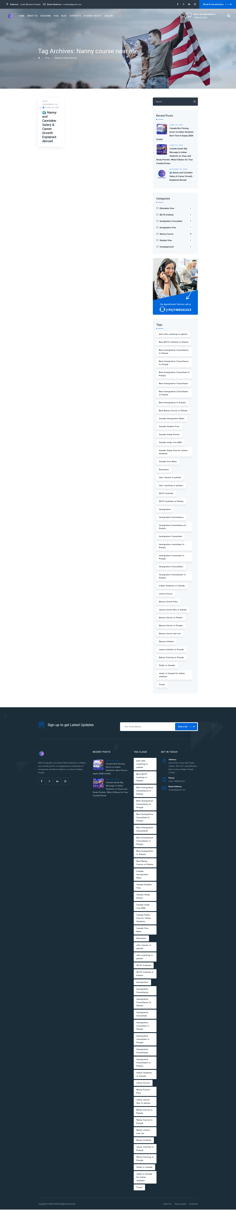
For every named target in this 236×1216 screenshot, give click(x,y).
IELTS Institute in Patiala (171, 501)
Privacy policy (180, 1204)
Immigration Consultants (171, 567)
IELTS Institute (175, 215)
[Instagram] (195, 4)
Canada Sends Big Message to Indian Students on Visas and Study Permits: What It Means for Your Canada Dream (174, 155)
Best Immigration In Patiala (172, 403)
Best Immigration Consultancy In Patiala (173, 351)
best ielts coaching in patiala (173, 334)
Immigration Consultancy (171, 517)
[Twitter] (183, 4)
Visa (56, 16)
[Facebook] (178, 4)
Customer (193, 1204)
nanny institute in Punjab (171, 649)
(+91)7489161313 (178, 310)
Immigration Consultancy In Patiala (172, 526)
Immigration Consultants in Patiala (172, 576)
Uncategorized (175, 247)
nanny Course (165, 594)
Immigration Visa (175, 227)
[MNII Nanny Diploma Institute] (10, 16)
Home (21, 16)
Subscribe (183, 727)
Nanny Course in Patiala (170, 618)
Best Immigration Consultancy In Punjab (173, 362)
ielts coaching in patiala (171, 485)
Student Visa (175, 240)
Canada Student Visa (169, 426)
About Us (32, 16)
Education (164, 470)
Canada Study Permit (169, 434)
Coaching (45, 16)
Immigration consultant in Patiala (171, 546)
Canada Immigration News (171, 419)
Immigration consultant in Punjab (171, 557)
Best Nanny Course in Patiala (173, 411)
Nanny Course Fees (168, 602)
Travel (162, 685)
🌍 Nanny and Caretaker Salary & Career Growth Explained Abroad (181, 176)
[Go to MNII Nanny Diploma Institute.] (39, 58)
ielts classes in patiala (170, 477)
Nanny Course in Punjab (171, 625)
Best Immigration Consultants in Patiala (173, 393)
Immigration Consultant (175, 221)
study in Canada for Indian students (172, 675)
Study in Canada (167, 665)
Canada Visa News (168, 461)
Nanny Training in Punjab (171, 657)
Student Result (93, 16)
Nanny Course (175, 234)
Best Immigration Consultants (173, 383)
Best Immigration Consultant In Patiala (174, 373)
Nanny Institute (166, 641)
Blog (64, 16)
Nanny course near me (170, 634)
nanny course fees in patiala (173, 610)
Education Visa (175, 208)
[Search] (229, 15)
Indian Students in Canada (172, 586)
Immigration (165, 509)
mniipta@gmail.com (50, 104)
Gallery (108, 16)
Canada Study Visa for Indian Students (173, 452)
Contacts (75, 16)
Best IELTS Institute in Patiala (173, 342)
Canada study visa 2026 (170, 442)
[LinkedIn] (189, 4)
